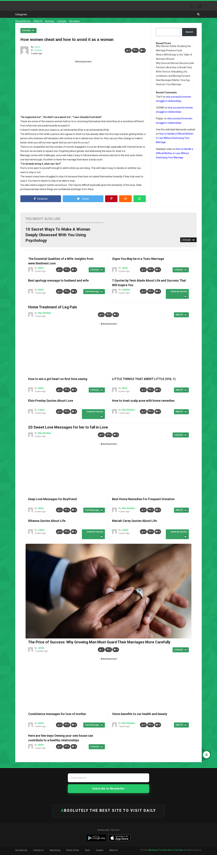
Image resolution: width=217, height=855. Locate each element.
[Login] (200, 6)
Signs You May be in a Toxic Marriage (138, 259)
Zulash (41, 410)
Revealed (74, 21)
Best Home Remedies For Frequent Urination (143, 499)
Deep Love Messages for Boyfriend (52, 499)
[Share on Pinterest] (111, 198)
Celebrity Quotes (179, 291)
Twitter (85, 198)
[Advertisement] (83, 87)
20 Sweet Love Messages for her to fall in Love (68, 427)
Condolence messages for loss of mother (57, 714)
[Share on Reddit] (125, 198)
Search (189, 32)
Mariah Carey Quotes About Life (134, 521)
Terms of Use (72, 850)
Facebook (42, 198)
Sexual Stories (23, 21)
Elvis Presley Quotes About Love (50, 400)
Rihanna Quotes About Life (46, 521)
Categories (21, 14)
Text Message (92, 291)
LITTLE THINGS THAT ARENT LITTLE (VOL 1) (144, 379)
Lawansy (126, 290)
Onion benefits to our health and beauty (139, 714)
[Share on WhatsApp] (139, 198)
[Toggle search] (198, 14)
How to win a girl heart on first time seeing (57, 379)
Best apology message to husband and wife (58, 280)
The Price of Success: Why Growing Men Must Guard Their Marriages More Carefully (99, 642)
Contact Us (38, 850)
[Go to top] (206, 754)
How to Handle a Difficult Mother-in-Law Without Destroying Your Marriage (175, 138)
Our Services (21, 850)
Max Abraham (44, 313)
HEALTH (38, 21)
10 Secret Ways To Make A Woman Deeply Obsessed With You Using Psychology (57, 235)
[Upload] (198, 6)
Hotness (49, 21)
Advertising (55, 850)
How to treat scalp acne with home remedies (143, 400)
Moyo (124, 388)
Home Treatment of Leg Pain (52, 307)
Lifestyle (61, 21)
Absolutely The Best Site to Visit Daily (27, 5)
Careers (99, 850)
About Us (113, 850)
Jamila (41, 648)
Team (87, 850)
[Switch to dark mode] (194, 6)
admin (37, 47)
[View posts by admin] (24, 50)
